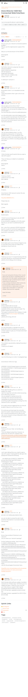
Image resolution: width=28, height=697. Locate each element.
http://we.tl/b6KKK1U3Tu (7, 197)
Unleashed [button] (12, 622)
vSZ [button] (3, 620)
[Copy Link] (19, 17)
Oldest (7, 36)
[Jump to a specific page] (26, 37)
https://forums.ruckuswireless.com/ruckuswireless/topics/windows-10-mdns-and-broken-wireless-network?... (13, 570)
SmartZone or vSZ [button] (16, 617)
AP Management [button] (18, 619)
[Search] (24, 3)
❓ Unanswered (14, 610)
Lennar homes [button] (5, 622)
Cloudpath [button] (4, 619)
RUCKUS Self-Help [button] (6, 617)
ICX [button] (10, 619)
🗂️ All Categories (5, 606)
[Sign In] (26, 3)
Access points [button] (10, 620)
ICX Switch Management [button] (20, 620)
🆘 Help (3, 612)
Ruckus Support (13, 313)
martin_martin (7, 40)
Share (3, 29)
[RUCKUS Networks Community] (6, 3)
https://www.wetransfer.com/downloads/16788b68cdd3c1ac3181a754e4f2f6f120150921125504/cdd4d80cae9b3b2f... (14, 437)
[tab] (4, 33)
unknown (6, 15)
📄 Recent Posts (5, 608)
